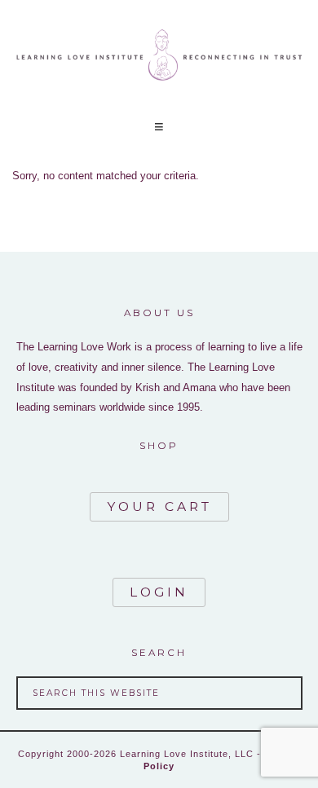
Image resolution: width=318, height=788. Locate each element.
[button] (159, 126)
